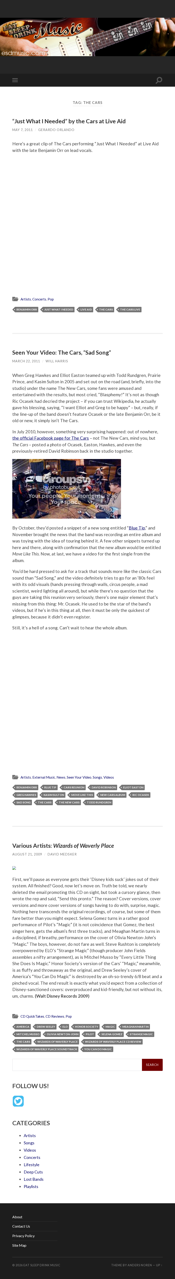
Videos (108, 777)
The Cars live (130, 309)
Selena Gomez (111, 1034)
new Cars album (112, 795)
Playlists (31, 1186)
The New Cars (69, 802)
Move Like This (82, 795)
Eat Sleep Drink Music (41, 1265)
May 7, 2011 (22, 130)
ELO (65, 1026)
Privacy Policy (23, 1236)
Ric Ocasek (140, 795)
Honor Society (86, 1026)
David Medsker (62, 854)
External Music (43, 777)
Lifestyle (31, 1164)
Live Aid (86, 309)
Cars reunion (74, 787)
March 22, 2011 (26, 361)
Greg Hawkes (26, 795)
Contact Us (21, 1226)
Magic (110, 1026)
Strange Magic (141, 1034)
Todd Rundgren (99, 802)
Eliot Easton (133, 787)
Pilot (90, 1034)
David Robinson (104, 787)
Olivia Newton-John (62, 1034)
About (17, 1217)
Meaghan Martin (135, 1026)
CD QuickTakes (32, 1016)
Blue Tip (137, 527)
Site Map (19, 1245)
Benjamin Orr (26, 309)
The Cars (106, 309)
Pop (51, 299)
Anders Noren (140, 1265)
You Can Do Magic (98, 1049)
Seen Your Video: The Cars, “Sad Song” (61, 352)
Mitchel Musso (27, 1034)
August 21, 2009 (27, 854)
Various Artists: (63, 845)
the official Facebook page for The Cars (50, 438)
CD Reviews (55, 1016)
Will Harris (57, 361)
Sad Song (23, 802)
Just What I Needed (58, 309)
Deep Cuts (33, 1171)
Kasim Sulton (54, 795)
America (22, 1026)
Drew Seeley (46, 1026)
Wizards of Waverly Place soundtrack (46, 1049)
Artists (26, 299)
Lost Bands (34, 1179)
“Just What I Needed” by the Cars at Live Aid (69, 121)
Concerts (39, 299)
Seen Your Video (79, 777)
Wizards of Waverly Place (57, 1041)
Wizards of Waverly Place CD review (113, 1041)
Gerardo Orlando (56, 130)
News (61, 777)
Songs (97, 777)
